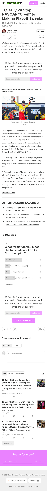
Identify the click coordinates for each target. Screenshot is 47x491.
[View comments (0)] (9, 37)
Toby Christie (12, 30)
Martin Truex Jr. (8, 410)
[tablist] (12, 345)
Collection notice (38, 475)
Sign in (42, 3)
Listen (42, 31)
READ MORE (8, 192)
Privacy (22, 475)
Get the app (34, 480)
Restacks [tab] (17, 345)
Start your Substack (17, 480)
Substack (12, 486)
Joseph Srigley (17, 435)
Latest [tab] (10, 374)
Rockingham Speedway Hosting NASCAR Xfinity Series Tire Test (23, 209)
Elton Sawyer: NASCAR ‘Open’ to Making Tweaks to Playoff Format (21, 90)
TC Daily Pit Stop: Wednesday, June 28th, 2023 (18, 431)
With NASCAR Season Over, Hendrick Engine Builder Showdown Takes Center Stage (25, 223)
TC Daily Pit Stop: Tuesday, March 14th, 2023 (17, 389)
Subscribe (33, 3)
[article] (23, 388)
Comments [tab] (7, 345)
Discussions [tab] (19, 374)
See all (6, 443)
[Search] (43, 373)
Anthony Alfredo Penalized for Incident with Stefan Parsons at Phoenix (25, 216)
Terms (28, 475)
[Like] (4, 37)
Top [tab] (4, 374)
